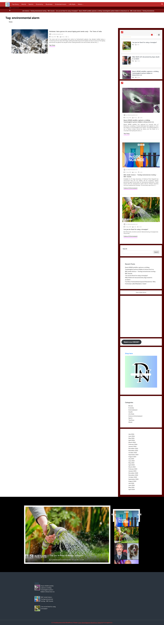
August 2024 (132, 481)
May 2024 (131, 487)
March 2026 (132, 442)
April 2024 (131, 489)
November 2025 (133, 450)
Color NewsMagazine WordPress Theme (89, 622)
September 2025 (133, 454)
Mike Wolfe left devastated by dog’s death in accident (67, 555)
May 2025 (131, 463)
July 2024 (131, 483)
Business (49, 4)
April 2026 (131, 440)
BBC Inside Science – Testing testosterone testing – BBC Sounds (123, 11)
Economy (39, 4)
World (23, 4)
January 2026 (132, 446)
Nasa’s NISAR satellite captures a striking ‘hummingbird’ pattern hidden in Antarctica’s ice (79, 11)
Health (130, 412)
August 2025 (132, 456)
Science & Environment (130, 188)
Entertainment (60, 4)
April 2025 (131, 465)
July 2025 (131, 458)
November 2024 (133, 475)
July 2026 (131, 434)
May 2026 (131, 438)
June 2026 (131, 436)
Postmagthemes (107, 622)
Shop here (129, 353)
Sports (31, 4)
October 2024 (132, 477)
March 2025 (132, 467)
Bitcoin (130, 406)
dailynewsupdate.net (58, 34)
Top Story (15, 4)
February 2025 (132, 469)
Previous (111, 514)
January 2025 (132, 471)
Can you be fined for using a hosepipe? (41, 11)
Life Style (72, 4)
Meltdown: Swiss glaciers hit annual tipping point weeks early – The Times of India (75, 31)
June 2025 (131, 461)
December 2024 (133, 473)
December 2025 (133, 448)
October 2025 (132, 452)
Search (125, 249)
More (80, 4)
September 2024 (133, 479)
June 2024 (131, 485)
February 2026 (132, 444)
